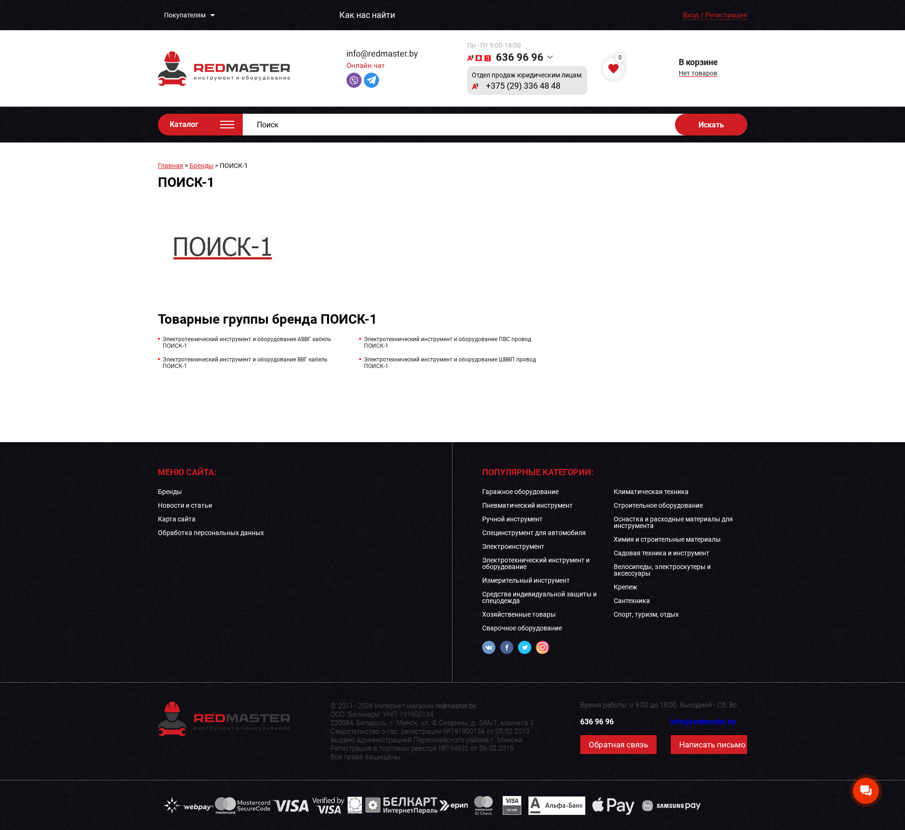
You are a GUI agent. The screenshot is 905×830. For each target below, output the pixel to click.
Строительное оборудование (658, 505)
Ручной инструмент (512, 519)
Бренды (201, 165)
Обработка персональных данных (211, 533)
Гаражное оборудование (520, 491)
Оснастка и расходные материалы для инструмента (673, 522)
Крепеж (625, 587)
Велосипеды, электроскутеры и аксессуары (662, 570)
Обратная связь (618, 744)
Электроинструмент (513, 546)
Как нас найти (367, 15)
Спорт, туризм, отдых (646, 614)
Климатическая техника (651, 491)
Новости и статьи (185, 505)
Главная (170, 165)
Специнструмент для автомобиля (534, 533)
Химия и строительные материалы (667, 539)
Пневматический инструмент (527, 505)
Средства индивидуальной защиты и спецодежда (539, 597)
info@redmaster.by (382, 54)
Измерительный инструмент (526, 580)
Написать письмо (712, 744)
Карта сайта (177, 519)
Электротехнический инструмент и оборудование (536, 563)
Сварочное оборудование (522, 628)
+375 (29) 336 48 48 (523, 86)
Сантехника (632, 600)
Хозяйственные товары (519, 614)
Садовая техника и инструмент (661, 553)
